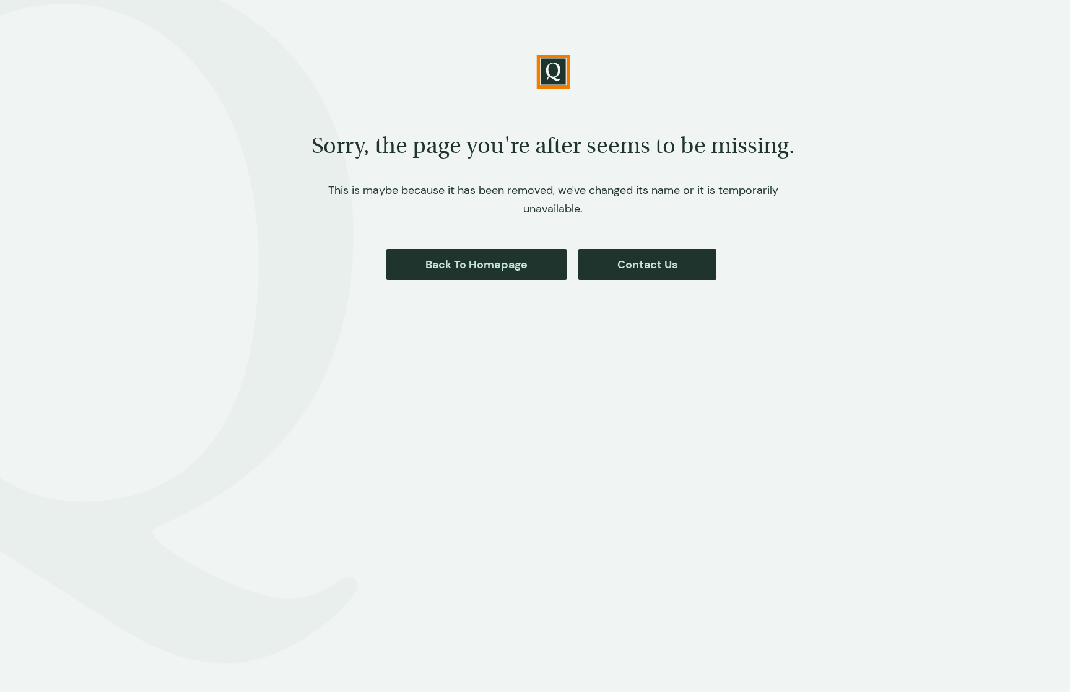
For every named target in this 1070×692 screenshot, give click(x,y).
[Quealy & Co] (553, 72)
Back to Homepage (476, 264)
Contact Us (647, 264)
